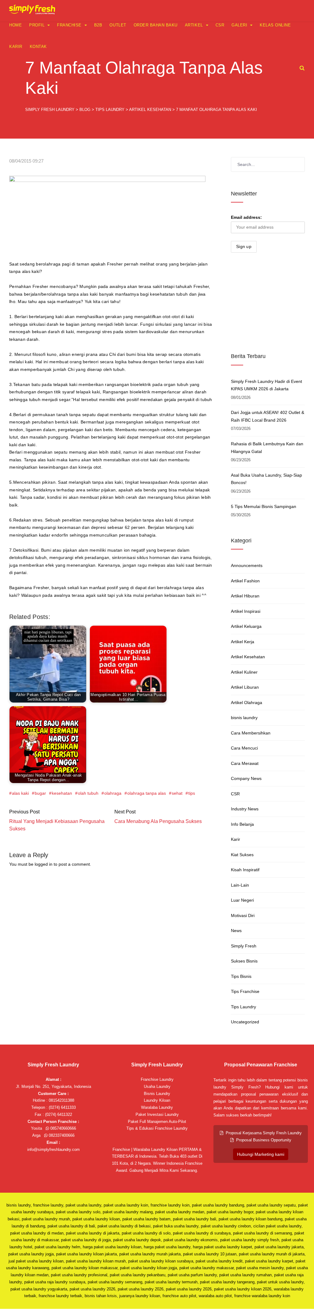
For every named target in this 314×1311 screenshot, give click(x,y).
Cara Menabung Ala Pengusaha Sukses (158, 821)
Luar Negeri (242, 900)
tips (191, 793)
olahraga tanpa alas (146, 793)
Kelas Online (275, 25)
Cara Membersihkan (250, 732)
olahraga (112, 793)
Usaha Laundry (157, 1086)
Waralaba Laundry (157, 1107)
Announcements (246, 565)
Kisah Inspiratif (245, 869)
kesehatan (62, 793)
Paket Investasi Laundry (157, 1114)
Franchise (69, 25)
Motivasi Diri (243, 915)
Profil (36, 25)
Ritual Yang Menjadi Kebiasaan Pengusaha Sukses (57, 825)
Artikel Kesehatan (248, 656)
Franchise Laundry (157, 1079)
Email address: (246, 217)
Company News (246, 778)
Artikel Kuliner (244, 672)
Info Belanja (242, 824)
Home (15, 25)
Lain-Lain (240, 885)
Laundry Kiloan (157, 1100)
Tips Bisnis (241, 976)
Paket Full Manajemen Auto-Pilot (157, 1121)
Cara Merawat (244, 763)
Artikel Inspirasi (245, 611)
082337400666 (61, 1135)
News (236, 930)
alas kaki (20, 793)
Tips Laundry (243, 1006)
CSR (220, 25)
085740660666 (62, 1128)
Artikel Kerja (242, 641)
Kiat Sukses (242, 854)
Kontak (38, 46)
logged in (43, 864)
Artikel (194, 25)
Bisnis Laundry (157, 1093)
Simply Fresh (243, 945)
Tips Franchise (245, 991)
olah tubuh (88, 793)
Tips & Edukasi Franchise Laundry (157, 1128)
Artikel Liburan (245, 687)
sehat (177, 793)
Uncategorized (245, 1021)
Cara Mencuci (244, 748)
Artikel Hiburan (245, 595)
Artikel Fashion (245, 580)
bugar (40, 793)
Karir (15, 46)
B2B (98, 25)
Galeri (239, 25)
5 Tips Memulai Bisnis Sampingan (263, 506)
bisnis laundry (244, 717)
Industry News (244, 808)
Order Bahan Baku (156, 25)
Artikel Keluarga (246, 626)
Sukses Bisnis (244, 961)
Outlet (117, 25)
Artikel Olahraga (246, 702)
